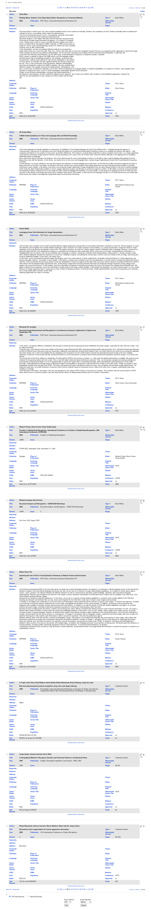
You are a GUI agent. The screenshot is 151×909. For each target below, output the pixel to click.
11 (65, 8)
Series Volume (12, 103)
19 (82, 8)
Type (107, 18)
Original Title (108, 94)
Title (11, 18)
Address (12, 80)
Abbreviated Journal (109, 22)
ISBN (32, 107)
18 (80, 8)
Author (11, 14)
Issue (32, 25)
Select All (8, 8)
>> (87, 8)
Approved (108, 113)
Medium (108, 107)
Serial (107, 116)
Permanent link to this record (76, 120)
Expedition (34, 110)
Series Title (34, 98)
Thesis (107, 83)
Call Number (12, 117)
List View (131, 8)
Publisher (12, 88)
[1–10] (60, 8)
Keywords (13, 28)
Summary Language (34, 94)
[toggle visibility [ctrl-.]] (7, 895)
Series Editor (11, 98)
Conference (109, 110)
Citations (137, 8)
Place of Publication (34, 89)
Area (11, 110)
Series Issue (32, 103)
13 (70, 8)
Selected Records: (36, 897)
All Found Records (18, 897)
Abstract (12, 31)
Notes (11, 113)
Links (142, 11)
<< (63, 8)
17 (78, 8)
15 (74, 8)
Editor (107, 88)
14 (72, 8)
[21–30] (90, 8)
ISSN (11, 107)
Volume (12, 25)
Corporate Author (13, 84)
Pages (107, 25)
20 (84, 8)
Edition (108, 102)
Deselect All (15, 8)
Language (13, 93)
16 (76, 8)
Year (11, 21)
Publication (34, 21)
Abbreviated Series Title (109, 98)
